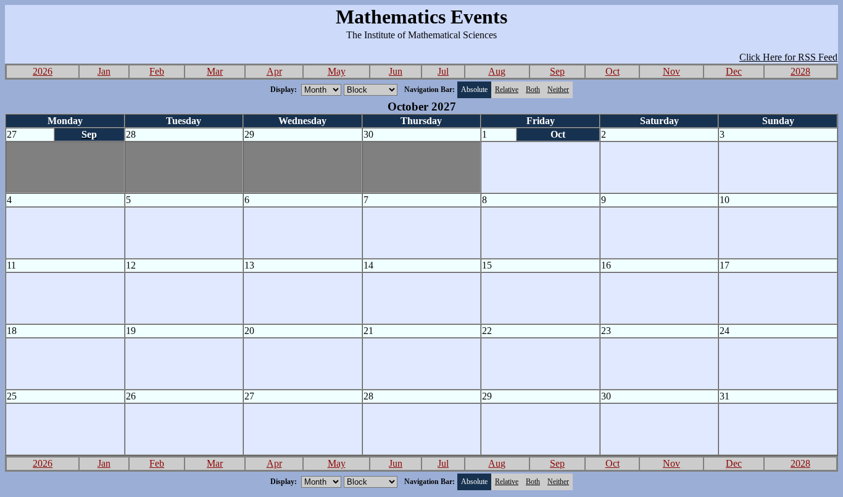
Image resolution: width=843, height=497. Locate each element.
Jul (443, 71)
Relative (506, 89)
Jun (395, 71)
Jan (104, 71)
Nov (671, 71)
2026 (42, 71)
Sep (557, 71)
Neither (558, 89)
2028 (800, 71)
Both (533, 89)
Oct (612, 71)
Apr (274, 71)
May (337, 71)
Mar (215, 71)
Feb (156, 71)
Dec (734, 71)
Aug (496, 71)
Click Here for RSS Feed (788, 57)
